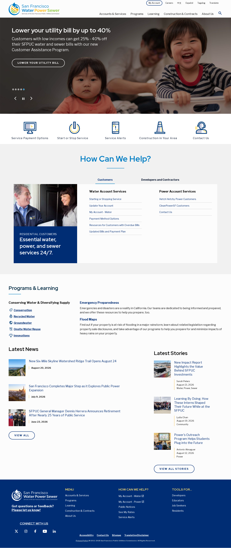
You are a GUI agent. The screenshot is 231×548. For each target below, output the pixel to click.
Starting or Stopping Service (105, 199)
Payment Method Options (104, 218)
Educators (178, 500)
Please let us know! (26, 510)
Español (189, 3)
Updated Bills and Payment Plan (107, 231)
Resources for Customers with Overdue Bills (114, 225)
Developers (179, 495)
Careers (169, 3)
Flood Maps (88, 319)
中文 (179, 3)
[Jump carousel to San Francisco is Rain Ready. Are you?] (21, 89)
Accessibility (86, 535)
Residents (178, 510)
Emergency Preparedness (99, 302)
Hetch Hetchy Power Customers (177, 199)
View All (21, 435)
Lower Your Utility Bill (38, 62)
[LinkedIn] (54, 531)
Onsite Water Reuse (27, 329)
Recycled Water (24, 316)
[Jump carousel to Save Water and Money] (18, 89)
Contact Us (165, 212)
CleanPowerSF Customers (174, 205)
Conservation (23, 310)
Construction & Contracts (181, 14)
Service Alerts (127, 517)
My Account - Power (130, 501)
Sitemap (116, 535)
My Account (154, 3)
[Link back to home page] (44, 8)
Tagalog (201, 3)
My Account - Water (100, 212)
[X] (16, 531)
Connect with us (34, 523)
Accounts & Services (112, 14)
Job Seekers (179, 505)
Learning (153, 14)
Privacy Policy (82, 541)
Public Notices (127, 506)
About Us (208, 14)
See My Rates (127, 512)
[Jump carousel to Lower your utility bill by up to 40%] (24, 89)
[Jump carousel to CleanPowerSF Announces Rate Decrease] (13, 89)
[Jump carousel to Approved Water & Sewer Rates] (16, 89)
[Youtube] (45, 531)
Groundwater (23, 323)
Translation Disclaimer (136, 535)
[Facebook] (35, 531)
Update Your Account (101, 205)
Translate (214, 3)
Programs (137, 14)
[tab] (105, 180)
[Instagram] (26, 531)
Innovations (22, 335)
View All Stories (174, 468)
